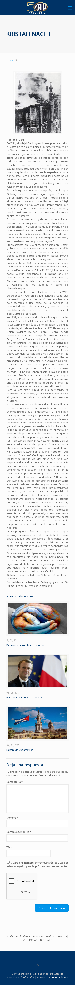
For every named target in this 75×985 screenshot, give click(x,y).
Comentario (14, 781)
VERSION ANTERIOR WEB (37, 939)
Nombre (12, 817)
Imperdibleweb (60, 977)
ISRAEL (27, 936)
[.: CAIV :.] (37, 7)
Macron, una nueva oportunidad (24, 697)
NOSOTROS (14, 936)
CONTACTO (60, 936)
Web (9, 847)
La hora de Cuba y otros (19, 749)
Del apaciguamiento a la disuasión (26, 644)
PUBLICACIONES (42, 936)
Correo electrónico (18, 831)
